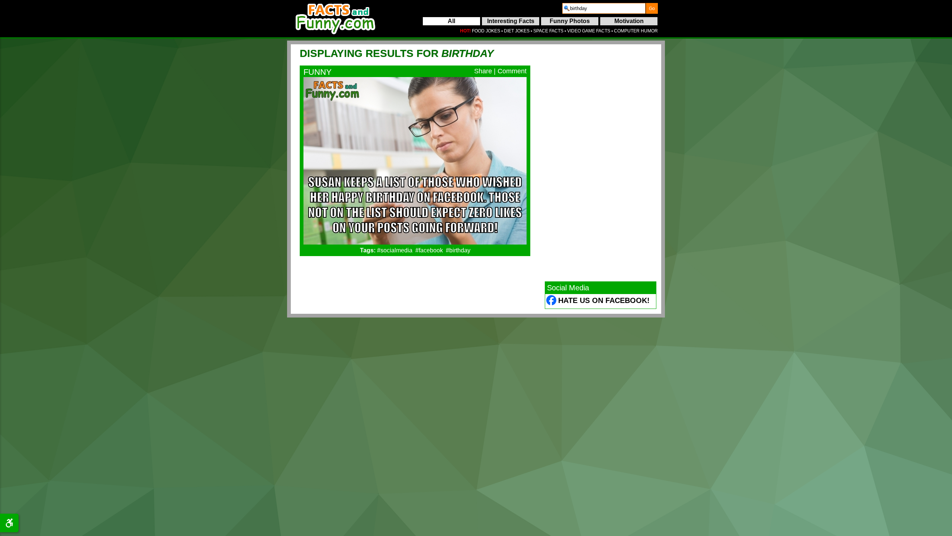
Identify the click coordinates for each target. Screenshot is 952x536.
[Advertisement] (600, 162)
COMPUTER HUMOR (636, 31)
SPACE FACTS (548, 31)
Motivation (629, 21)
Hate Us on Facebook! (604, 300)
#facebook (429, 250)
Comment (512, 71)
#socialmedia (394, 250)
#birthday (458, 250)
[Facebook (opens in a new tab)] (551, 301)
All (451, 21)
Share (483, 71)
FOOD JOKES (486, 31)
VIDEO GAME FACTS (588, 31)
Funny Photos (570, 21)
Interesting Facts (510, 21)
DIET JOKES (517, 31)
